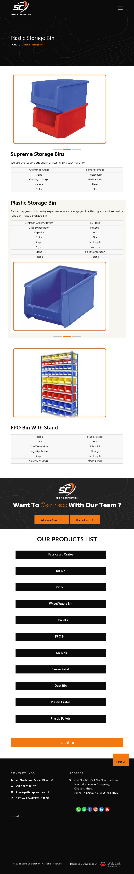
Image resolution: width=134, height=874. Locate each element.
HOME (14, 44)
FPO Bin (60, 636)
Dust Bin (61, 686)
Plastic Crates (60, 702)
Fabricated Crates (60, 554)
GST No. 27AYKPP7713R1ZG (32, 798)
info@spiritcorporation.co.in (33, 792)
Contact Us (82, 520)
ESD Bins (60, 653)
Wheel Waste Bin (60, 604)
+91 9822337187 (26, 786)
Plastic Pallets (61, 718)
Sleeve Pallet (60, 669)
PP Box (61, 587)
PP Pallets (61, 620)
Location (67, 742)
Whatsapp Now (49, 520)
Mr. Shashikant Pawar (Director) (34, 780)
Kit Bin (60, 571)
